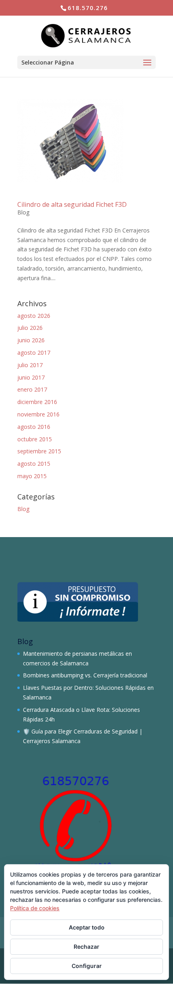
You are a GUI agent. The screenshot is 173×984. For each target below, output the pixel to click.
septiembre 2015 (39, 451)
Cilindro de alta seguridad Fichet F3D (72, 204)
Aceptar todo (87, 927)
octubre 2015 (34, 439)
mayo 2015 (32, 476)
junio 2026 (31, 340)
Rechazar (86, 946)
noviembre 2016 (38, 414)
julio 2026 (30, 327)
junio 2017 (31, 377)
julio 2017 (30, 365)
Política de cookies (35, 908)
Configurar (87, 965)
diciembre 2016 (37, 402)
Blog (23, 212)
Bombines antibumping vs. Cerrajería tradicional (85, 675)
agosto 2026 (33, 315)
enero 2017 (32, 389)
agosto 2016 (33, 426)
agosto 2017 (33, 352)
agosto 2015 (33, 463)
